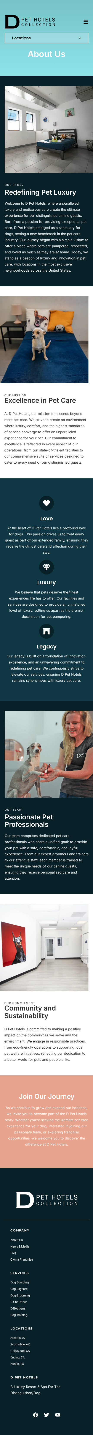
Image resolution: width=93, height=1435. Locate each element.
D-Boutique (17, 1308)
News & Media (19, 1246)
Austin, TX (17, 1364)
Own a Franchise (21, 1259)
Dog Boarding (19, 1282)
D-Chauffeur (18, 1302)
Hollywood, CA (20, 1351)
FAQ (13, 1253)
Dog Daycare (18, 1289)
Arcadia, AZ (18, 1338)
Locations (21, 38)
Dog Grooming (20, 1295)
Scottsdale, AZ (20, 1344)
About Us (16, 1240)
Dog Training (18, 1315)
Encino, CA (17, 1357)
